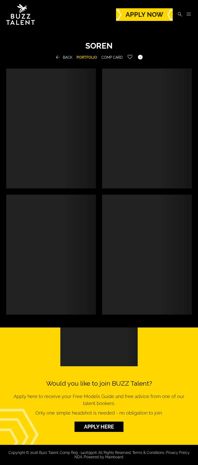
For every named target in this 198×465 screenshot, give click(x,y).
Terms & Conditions (148, 453)
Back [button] (63, 57)
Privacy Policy (177, 453)
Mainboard (114, 457)
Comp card (112, 57)
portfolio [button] (87, 57)
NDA (78, 457)
